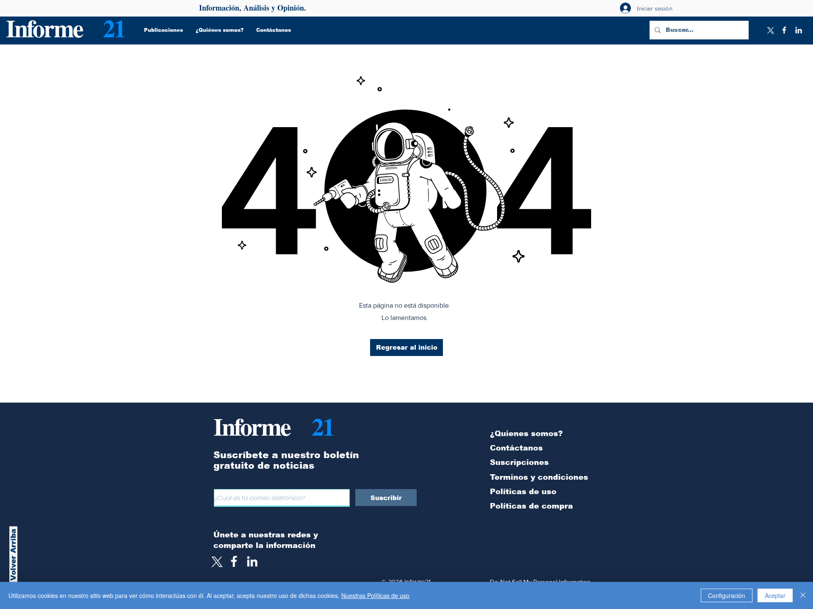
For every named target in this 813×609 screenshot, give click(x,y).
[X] (769, 30)
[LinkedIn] (798, 30)
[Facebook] (784, 30)
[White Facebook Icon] (234, 561)
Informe (44, 28)
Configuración (726, 595)
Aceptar (775, 595)
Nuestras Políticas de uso (375, 595)
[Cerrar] (803, 595)
